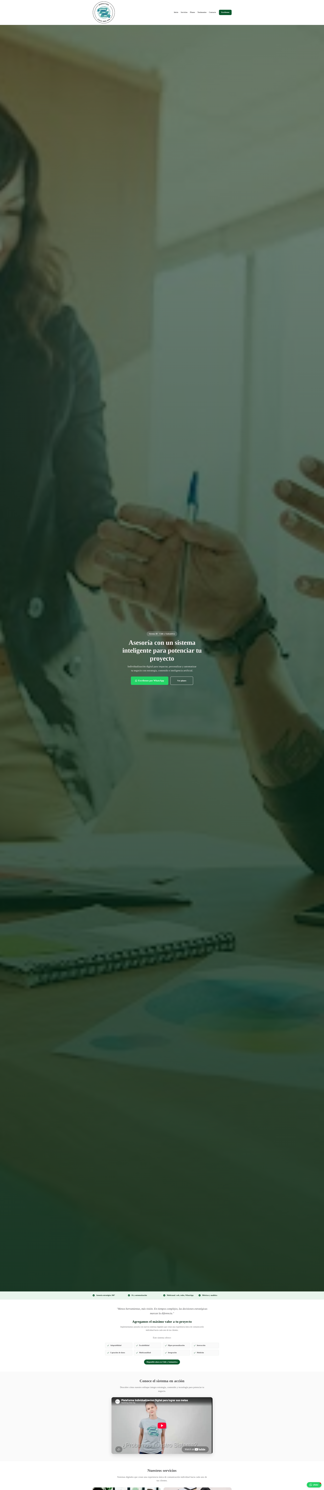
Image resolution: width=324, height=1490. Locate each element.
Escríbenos (225, 12)
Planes (192, 12)
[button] (314, 1484)
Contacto (212, 12)
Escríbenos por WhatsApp (151, 680)
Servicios (184, 12)
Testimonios (201, 12)
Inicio (176, 12)
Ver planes (181, 681)
